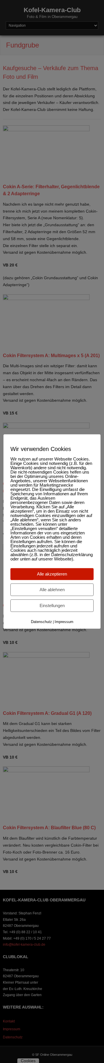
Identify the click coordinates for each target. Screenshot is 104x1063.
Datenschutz (41, 622)
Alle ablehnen (52, 589)
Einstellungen (52, 605)
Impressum (64, 622)
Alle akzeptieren (52, 573)
